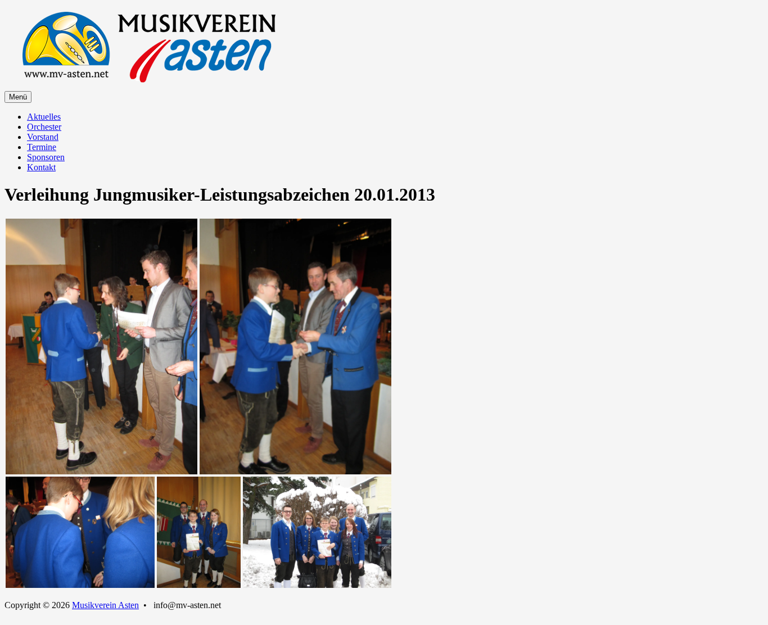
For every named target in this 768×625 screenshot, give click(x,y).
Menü (18, 97)
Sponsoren (46, 157)
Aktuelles (44, 116)
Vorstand (42, 137)
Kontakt (41, 167)
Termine (41, 147)
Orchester (44, 127)
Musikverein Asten (105, 605)
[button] (101, 346)
